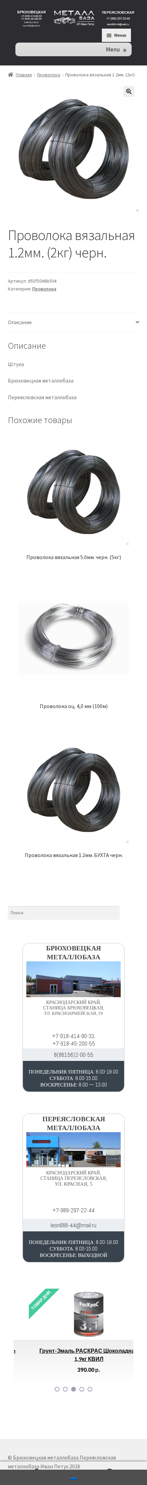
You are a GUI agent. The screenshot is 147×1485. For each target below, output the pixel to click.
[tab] (73, 323)
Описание (20, 322)
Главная (24, 75)
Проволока (48, 75)
